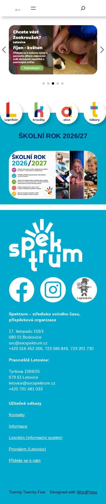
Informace (18, 426)
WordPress (87, 492)
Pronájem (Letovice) (27, 449)
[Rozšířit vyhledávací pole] (83, 8)
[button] (43, 83)
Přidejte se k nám (25, 460)
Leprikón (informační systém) (35, 437)
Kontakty (17, 414)
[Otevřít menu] (33, 8)
